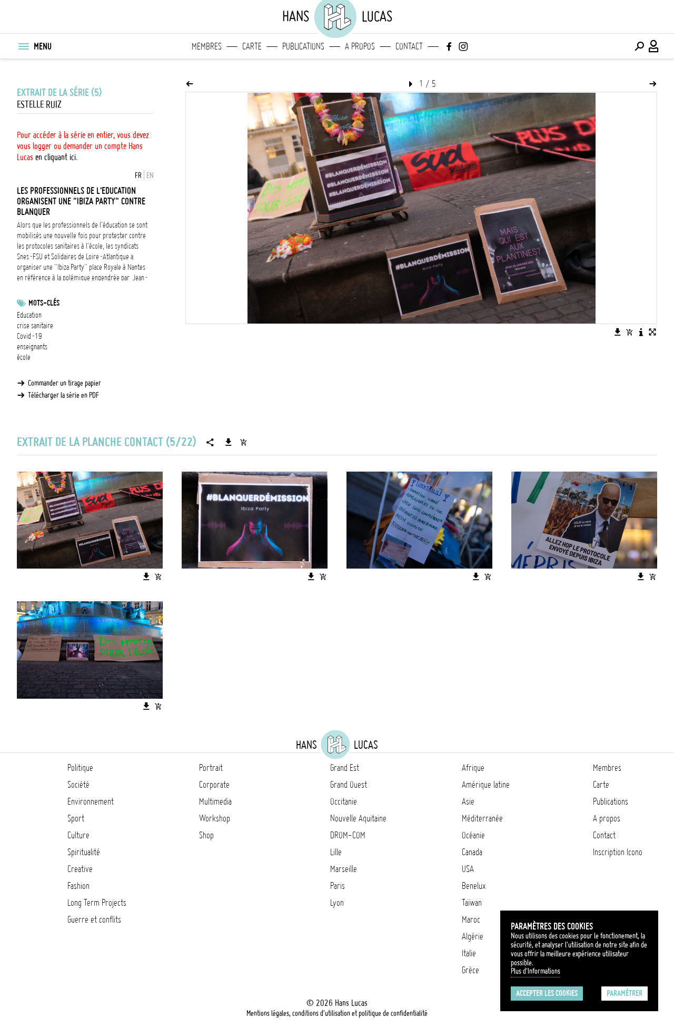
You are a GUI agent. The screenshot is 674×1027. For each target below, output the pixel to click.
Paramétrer (624, 993)
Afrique (473, 767)
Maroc (471, 919)
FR (138, 175)
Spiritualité (83, 852)
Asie (468, 801)
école (24, 357)
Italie (469, 953)
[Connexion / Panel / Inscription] (654, 46)
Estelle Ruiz (39, 105)
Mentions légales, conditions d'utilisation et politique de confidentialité (337, 1013)
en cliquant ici (55, 157)
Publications (303, 46)
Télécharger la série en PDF (63, 395)
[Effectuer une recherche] (639, 46)
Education (29, 315)
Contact (409, 46)
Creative (80, 869)
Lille (336, 852)
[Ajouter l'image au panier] (629, 332)
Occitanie (343, 801)
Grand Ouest (348, 784)
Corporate (214, 784)
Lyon (337, 902)
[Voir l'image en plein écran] (652, 332)
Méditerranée (482, 818)
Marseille (343, 869)
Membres (207, 46)
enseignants (32, 346)
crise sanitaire (35, 325)
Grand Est (344, 767)
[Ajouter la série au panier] (243, 442)
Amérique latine (486, 784)
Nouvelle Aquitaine (358, 818)
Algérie (472, 936)
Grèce (470, 970)
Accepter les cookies (547, 993)
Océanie (473, 835)
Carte (252, 46)
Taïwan (472, 902)
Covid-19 (29, 336)
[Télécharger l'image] (617, 332)
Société (78, 784)
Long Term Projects (96, 902)
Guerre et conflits (94, 919)
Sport (75, 818)
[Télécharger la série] (228, 442)
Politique (80, 767)
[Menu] (23, 46)
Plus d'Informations (535, 971)
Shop (206, 835)
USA (468, 869)
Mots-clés (44, 303)
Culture (78, 835)
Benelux (473, 886)
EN (150, 175)
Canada (472, 852)
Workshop (214, 818)
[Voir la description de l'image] (641, 332)
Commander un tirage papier (64, 383)
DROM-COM (347, 835)
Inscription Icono (617, 852)
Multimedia (215, 801)
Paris (337, 886)
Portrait (211, 767)
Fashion (78, 886)
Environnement (90, 801)
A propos (360, 46)
